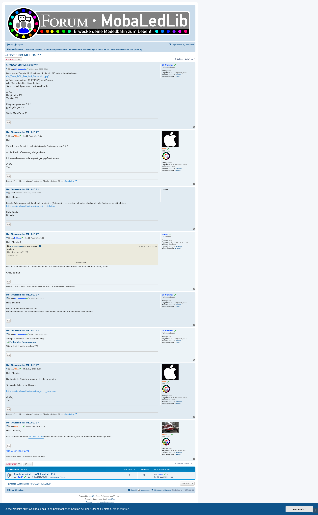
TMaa (164, 148)
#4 (7, 237)
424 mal (179, 246)
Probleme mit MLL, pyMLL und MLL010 (34, 474)
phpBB (91, 496)
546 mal (179, 169)
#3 (7, 193)
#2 (7, 135)
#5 (7, 298)
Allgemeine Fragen (58, 476)
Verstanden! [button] (299, 509)
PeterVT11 (166, 434)
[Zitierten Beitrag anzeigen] (40, 246)
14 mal (177, 77)
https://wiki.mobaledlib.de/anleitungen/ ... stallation (30, 206)
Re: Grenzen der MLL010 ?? (22, 132)
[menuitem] (9, 45)
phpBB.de (111, 499)
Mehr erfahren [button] (121, 509)
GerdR (20, 477)
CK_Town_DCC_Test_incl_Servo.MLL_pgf (27, 76)
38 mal (178, 75)
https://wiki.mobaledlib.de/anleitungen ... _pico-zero (30, 391)
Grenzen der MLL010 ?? (23, 55)
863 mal (179, 452)
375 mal (178, 248)
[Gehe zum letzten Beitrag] (168, 474)
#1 (7, 69)
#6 (7, 334)
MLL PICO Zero (36, 436)
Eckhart (165, 234)
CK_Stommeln (167, 65)
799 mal (178, 454)
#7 (7, 368)
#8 (7, 426)
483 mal (178, 171)
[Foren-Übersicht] (100, 22)
